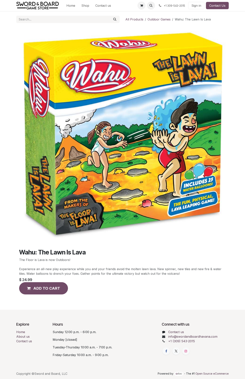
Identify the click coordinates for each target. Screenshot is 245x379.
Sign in (196, 5)
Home (20, 332)
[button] (151, 6)
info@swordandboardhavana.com (192, 336)
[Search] (115, 19)
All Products (134, 19)
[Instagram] (186, 351)
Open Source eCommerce (212, 373)
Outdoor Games (159, 19)
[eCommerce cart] (141, 6)
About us (23, 336)
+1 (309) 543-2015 (181, 341)
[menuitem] (70, 5)
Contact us (24, 341)
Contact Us (217, 5)
